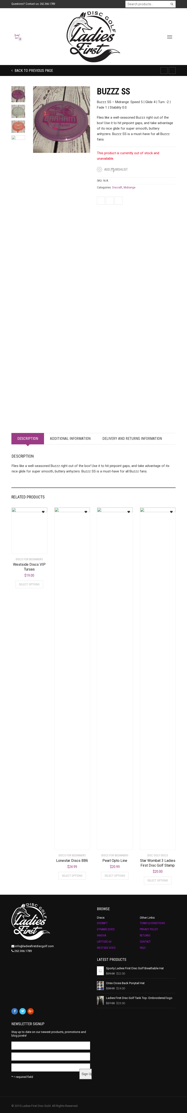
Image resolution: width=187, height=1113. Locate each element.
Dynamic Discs (105, 929)
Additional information (70, 438)
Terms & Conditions (152, 923)
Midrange (129, 187)
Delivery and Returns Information (132, 438)
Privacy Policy (149, 929)
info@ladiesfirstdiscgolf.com (34, 946)
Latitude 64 (104, 941)
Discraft (117, 187)
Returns (145, 935)
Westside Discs (106, 947)
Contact (145, 941)
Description (27, 438)
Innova (101, 935)
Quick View (24, 547)
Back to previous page (33, 70)
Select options (29, 584)
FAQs (142, 947)
